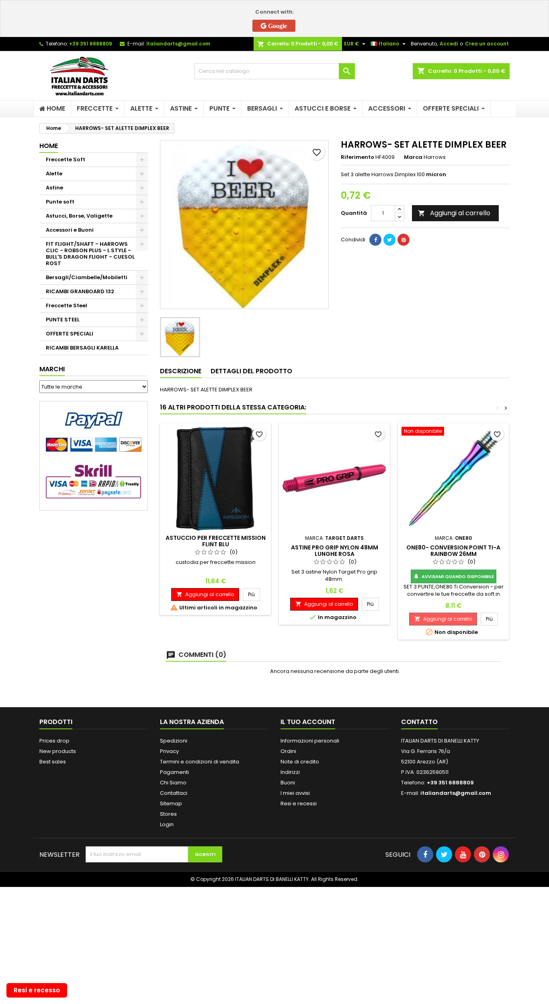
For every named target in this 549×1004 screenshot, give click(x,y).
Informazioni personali (310, 741)
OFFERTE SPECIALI (69, 333)
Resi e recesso (37, 990)
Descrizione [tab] (180, 371)
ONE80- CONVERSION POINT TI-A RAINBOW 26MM (453, 550)
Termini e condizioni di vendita (199, 761)
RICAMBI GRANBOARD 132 (80, 291)
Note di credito (300, 761)
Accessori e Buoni (70, 230)
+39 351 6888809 (90, 43)
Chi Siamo (173, 782)
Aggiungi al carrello (454, 213)
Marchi (52, 369)
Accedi (449, 43)
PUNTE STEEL (63, 319)
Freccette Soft (65, 159)
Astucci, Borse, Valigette (79, 216)
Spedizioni (173, 741)
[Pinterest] (403, 240)
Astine (54, 187)
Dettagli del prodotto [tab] (251, 371)
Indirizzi (290, 772)
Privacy (169, 751)
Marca (413, 157)
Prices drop (54, 741)
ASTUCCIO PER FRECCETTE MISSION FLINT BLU (216, 541)
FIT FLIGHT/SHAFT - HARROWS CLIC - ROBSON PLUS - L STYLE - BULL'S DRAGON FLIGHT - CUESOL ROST (90, 253)
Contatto (419, 721)
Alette (54, 173)
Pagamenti (174, 772)
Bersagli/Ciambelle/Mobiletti (86, 277)
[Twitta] (389, 240)
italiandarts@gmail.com (178, 43)
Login (167, 824)
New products (57, 751)
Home (48, 145)
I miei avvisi (295, 793)
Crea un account (487, 43)
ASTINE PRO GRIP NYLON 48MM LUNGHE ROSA (334, 550)
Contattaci (173, 793)
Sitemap (171, 803)
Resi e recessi (299, 803)
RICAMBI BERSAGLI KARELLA (82, 348)
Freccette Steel (66, 305)
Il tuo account (308, 721)
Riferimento (357, 157)
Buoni (288, 782)
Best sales (52, 761)
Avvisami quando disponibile (453, 576)
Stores (168, 814)
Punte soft (60, 202)
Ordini (288, 751)
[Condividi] (375, 240)
